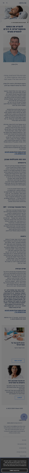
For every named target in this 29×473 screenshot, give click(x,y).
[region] (14, 465)
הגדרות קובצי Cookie (14, 470)
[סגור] (2, 460)
